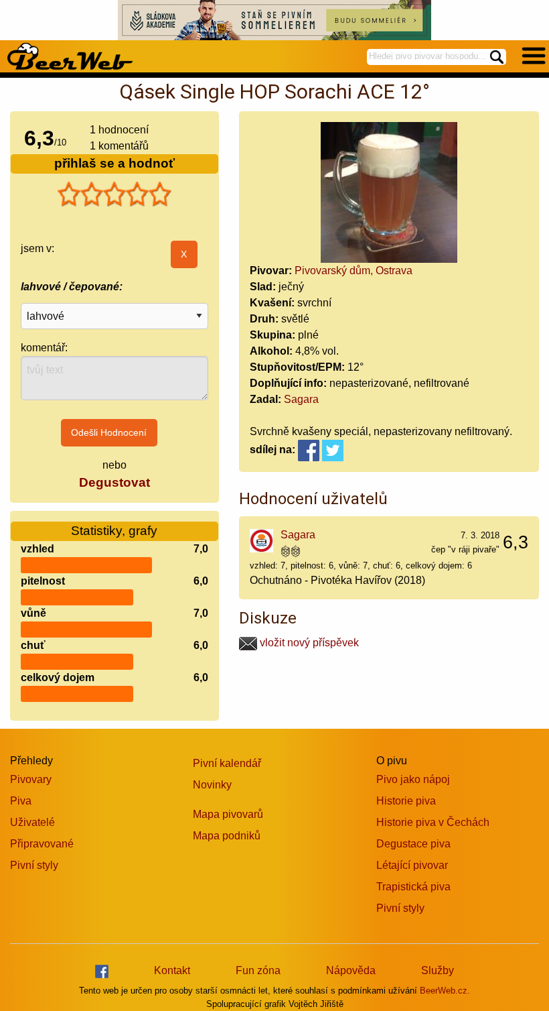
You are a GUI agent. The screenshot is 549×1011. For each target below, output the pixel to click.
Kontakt (172, 970)
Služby (437, 970)
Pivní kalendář (227, 763)
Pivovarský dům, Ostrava (353, 270)
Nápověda (351, 970)
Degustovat (114, 482)
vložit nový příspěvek (308, 642)
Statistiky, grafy (114, 531)
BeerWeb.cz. (445, 991)
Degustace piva (413, 843)
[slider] (114, 194)
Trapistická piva (413, 886)
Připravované (42, 843)
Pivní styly (34, 865)
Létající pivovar (412, 865)
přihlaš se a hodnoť (114, 163)
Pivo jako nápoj (413, 779)
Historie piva (406, 801)
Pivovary (31, 779)
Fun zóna (258, 970)
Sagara (301, 399)
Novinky (212, 784)
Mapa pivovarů (228, 814)
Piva (20, 801)
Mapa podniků (226, 835)
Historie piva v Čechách (432, 822)
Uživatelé (32, 822)
